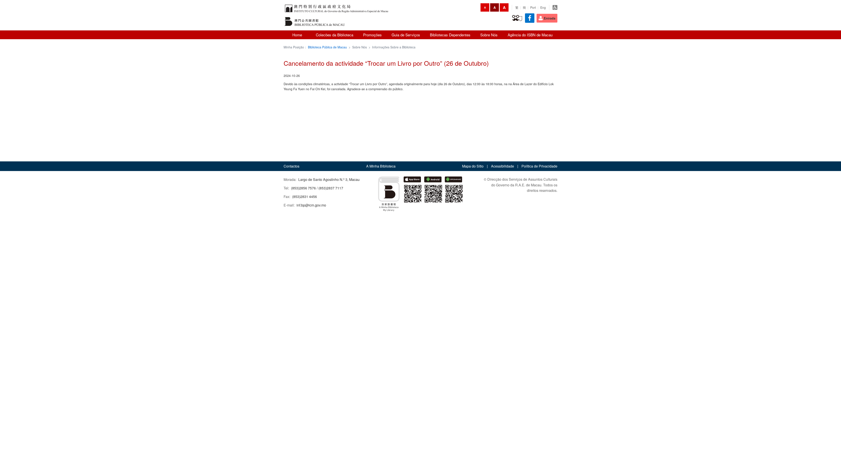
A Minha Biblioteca (381, 166)
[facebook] (529, 18)
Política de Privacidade (539, 166)
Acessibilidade (502, 166)
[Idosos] (517, 18)
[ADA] (555, 7)
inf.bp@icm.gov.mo (311, 205)
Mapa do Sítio (473, 166)
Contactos (291, 166)
